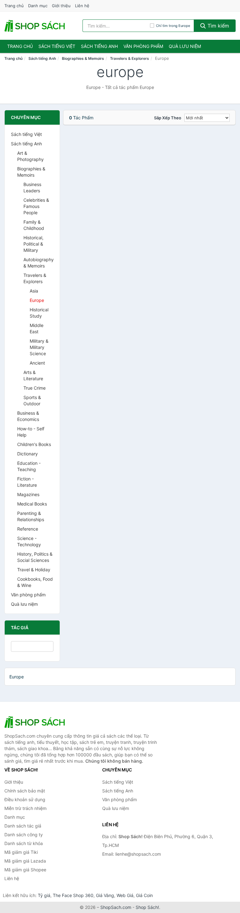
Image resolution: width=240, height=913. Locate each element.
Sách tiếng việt (56, 46)
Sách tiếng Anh (42, 58)
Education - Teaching (29, 466)
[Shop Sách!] (35, 722)
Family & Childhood (33, 225)
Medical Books (32, 503)
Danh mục (38, 5)
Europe (37, 300)
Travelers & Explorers (129, 58)
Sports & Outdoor (32, 400)
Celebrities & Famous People (36, 206)
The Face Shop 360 (73, 895)
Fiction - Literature (27, 482)
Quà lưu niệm (185, 46)
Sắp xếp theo (167, 117)
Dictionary (27, 453)
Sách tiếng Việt (26, 134)
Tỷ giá (44, 895)
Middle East (36, 328)
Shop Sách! (147, 907)
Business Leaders (32, 187)
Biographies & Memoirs (83, 58)
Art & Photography (30, 156)
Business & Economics (28, 416)
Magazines (28, 494)
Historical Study (39, 313)
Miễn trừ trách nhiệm (25, 808)
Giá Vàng (105, 895)
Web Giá (125, 895)
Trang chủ (14, 5)
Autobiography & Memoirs (38, 262)
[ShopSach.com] (35, 26)
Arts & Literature (33, 375)
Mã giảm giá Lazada (25, 861)
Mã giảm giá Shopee (25, 869)
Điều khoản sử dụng (24, 799)
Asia (34, 290)
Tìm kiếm (217, 26)
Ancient (37, 363)
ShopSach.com (115, 907)
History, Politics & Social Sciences (34, 557)
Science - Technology (29, 541)
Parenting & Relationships (30, 516)
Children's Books (34, 444)
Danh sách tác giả (22, 825)
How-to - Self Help (30, 432)
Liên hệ (82, 5)
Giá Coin (144, 895)
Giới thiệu (61, 5)
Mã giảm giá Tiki (21, 852)
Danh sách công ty (23, 834)
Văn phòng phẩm (143, 46)
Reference (27, 529)
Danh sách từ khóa (23, 843)
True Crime (34, 388)
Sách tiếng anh (99, 46)
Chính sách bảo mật (24, 790)
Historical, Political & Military (33, 244)
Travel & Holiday (33, 569)
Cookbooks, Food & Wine (35, 582)
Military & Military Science (39, 347)
